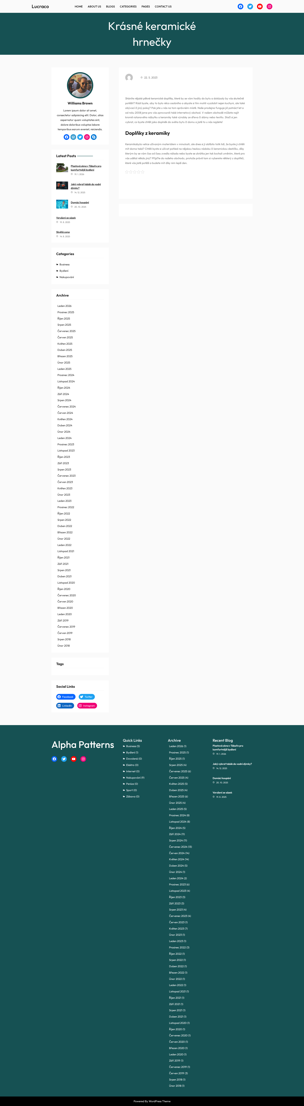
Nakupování (67, 277)
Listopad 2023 (66, 450)
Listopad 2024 (66, 381)
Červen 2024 (65, 412)
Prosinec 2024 (65, 375)
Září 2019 (63, 620)
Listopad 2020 (66, 582)
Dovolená (132, 758)
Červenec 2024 (66, 406)
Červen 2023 (65, 482)
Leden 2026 (64, 305)
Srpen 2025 (64, 324)
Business (65, 264)
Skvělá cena (63, 232)
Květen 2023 (64, 488)
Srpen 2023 (64, 469)
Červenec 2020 (66, 595)
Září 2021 (62, 563)
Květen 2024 (65, 419)
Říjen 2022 (63, 513)
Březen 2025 (65, 356)
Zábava (130, 796)
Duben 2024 (64, 425)
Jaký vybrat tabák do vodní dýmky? (86, 186)
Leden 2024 (64, 438)
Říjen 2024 (63, 387)
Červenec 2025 (66, 331)
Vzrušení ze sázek (66, 217)
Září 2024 (63, 394)
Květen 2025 (64, 343)
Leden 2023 (64, 500)
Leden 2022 (64, 545)
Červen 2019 (65, 633)
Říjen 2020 (63, 589)
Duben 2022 (64, 526)
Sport (129, 790)
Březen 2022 (65, 532)
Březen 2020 (65, 607)
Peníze (130, 783)
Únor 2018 (63, 645)
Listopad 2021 (65, 551)
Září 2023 (63, 463)
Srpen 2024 (64, 400)
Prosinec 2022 (65, 507)
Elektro (130, 765)
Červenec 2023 (66, 475)
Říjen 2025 (63, 318)
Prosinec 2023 (65, 444)
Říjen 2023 (63, 456)
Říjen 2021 (63, 557)
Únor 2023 (63, 494)
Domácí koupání (80, 202)
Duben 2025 (64, 349)
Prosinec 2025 (65, 312)
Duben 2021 (64, 576)
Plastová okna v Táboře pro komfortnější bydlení (86, 167)
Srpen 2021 (64, 570)
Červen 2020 (65, 601)
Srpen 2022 (64, 519)
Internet (131, 771)
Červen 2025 (65, 337)
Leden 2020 (64, 614)
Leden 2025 (64, 368)
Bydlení (64, 270)
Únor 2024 (63, 431)
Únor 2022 (63, 538)
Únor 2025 (63, 362)
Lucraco (40, 6)
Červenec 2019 (66, 626)
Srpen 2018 (64, 639)
